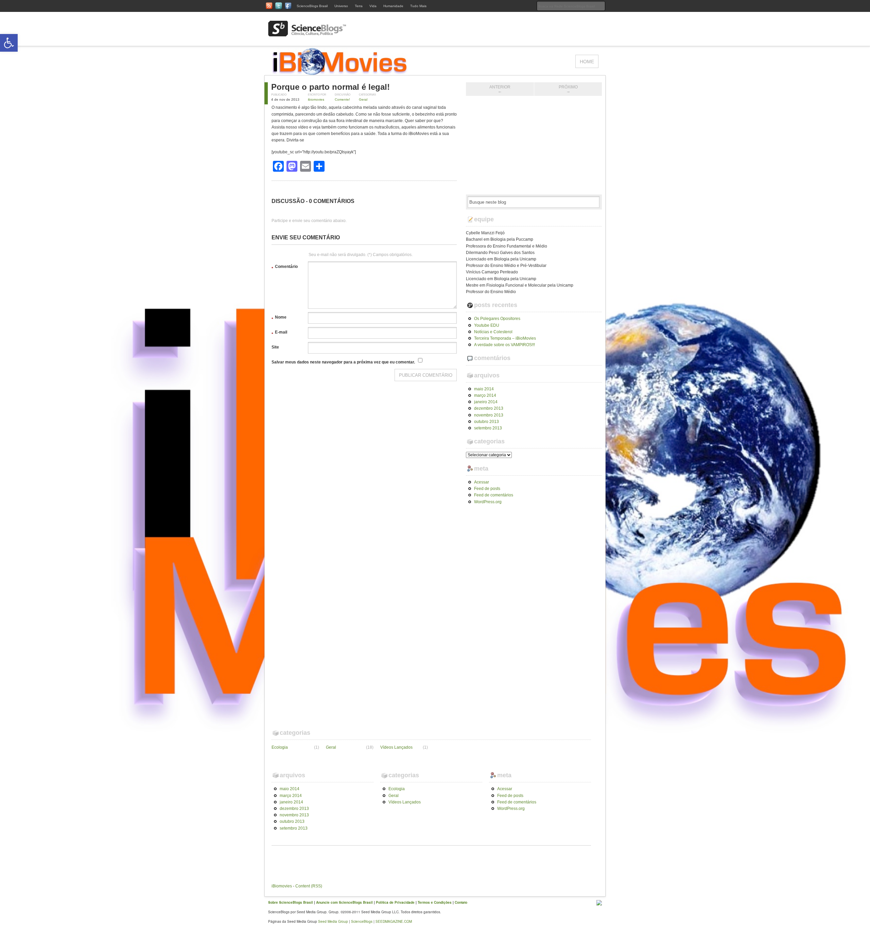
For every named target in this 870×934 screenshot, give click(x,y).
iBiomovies (282, 886)
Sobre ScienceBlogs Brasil (290, 902)
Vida (373, 6)
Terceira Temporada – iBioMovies (505, 338)
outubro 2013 (486, 421)
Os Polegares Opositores (497, 318)
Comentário (285, 267)
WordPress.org (488, 501)
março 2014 (485, 395)
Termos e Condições (435, 902)
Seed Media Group (333, 921)
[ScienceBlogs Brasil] (307, 33)
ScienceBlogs (361, 921)
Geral (363, 99)
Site (275, 347)
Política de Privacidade (395, 902)
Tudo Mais (418, 6)
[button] (9, 43)
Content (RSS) (308, 886)
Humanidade (393, 6)
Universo (341, 6)
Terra (359, 6)
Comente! (342, 99)
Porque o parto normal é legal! (330, 86)
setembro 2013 (488, 428)
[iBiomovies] (340, 71)
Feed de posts (487, 488)
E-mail (279, 333)
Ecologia (280, 747)
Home (587, 61)
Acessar (481, 482)
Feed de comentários (493, 495)
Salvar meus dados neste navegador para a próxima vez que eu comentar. (343, 362)
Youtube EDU (486, 325)
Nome (279, 318)
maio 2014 (484, 389)
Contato (461, 902)
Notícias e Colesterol (493, 331)
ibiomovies (316, 99)
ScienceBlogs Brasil (312, 6)
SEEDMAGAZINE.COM (394, 921)
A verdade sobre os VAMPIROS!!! (504, 344)
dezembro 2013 (488, 408)
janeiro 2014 (486, 402)
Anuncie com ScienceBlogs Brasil (344, 902)
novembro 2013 (488, 415)
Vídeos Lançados (396, 747)
